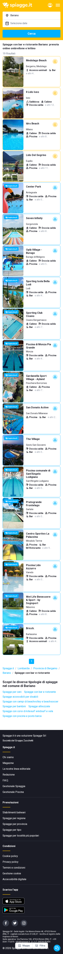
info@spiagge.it (23, 942)
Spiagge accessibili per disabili (20, 696)
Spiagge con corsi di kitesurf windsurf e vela (28, 711)
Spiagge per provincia (15, 824)
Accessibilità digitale (14, 879)
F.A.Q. (6, 780)
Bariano (7, 672)
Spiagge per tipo (12, 829)
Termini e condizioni (14, 867)
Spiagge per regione (14, 818)
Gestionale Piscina (13, 792)
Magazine (8, 763)
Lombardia (24, 668)
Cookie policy (10, 856)
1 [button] (31, 661)
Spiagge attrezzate (39, 706)
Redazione (9, 774)
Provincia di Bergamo (45, 668)
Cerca (32, 33)
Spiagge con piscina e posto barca (22, 716)
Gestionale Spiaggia (14, 786)
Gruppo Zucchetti (24, 740)
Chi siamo (8, 757)
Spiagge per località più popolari (21, 835)
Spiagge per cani (12, 691)
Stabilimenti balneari (14, 812)
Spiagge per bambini (14, 706)
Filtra (42, 945)
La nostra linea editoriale (16, 768)
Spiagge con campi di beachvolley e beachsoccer (30, 701)
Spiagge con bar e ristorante (40, 691)
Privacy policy (10, 861)
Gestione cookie (12, 873)
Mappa (26, 945)
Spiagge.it (8, 668)
